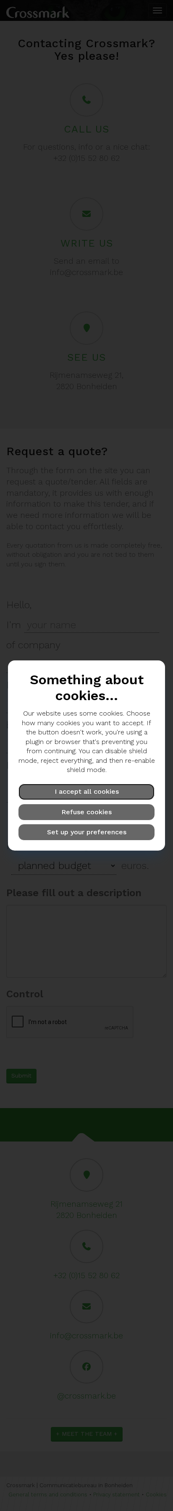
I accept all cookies (87, 791)
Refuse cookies (86, 812)
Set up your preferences (86, 832)
